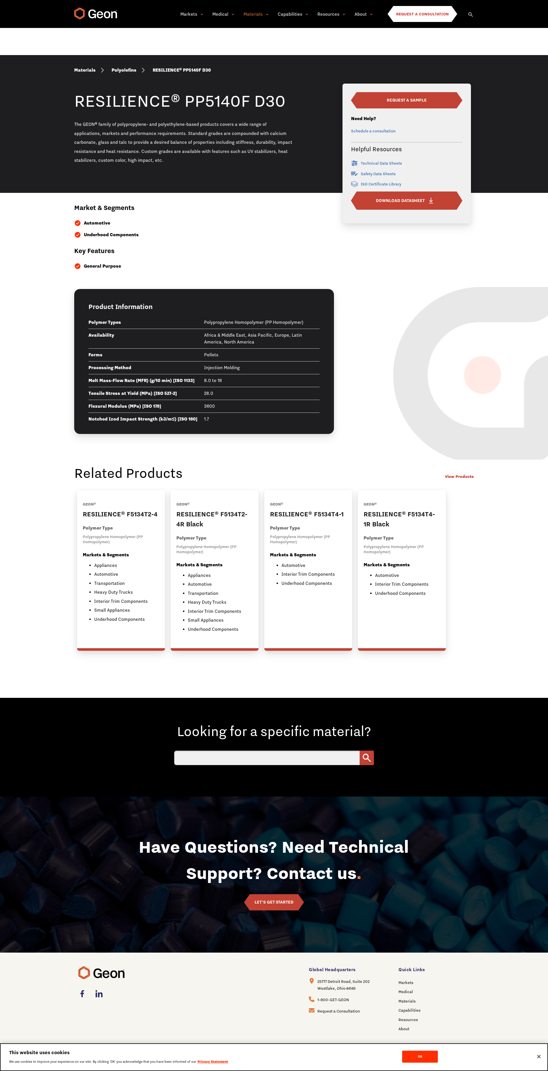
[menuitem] (84, 994)
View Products (459, 476)
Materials (85, 70)
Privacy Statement (213, 1061)
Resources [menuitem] (408, 1019)
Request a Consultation (338, 1011)
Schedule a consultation (373, 131)
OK (420, 1056)
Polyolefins (124, 70)
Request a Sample (407, 100)
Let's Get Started (274, 902)
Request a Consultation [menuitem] (422, 14)
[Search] (471, 14)
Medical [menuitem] (405, 991)
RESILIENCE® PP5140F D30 (182, 70)
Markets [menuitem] (405, 982)
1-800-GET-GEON (333, 999)
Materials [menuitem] (407, 1001)
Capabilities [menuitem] (409, 1010)
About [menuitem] (403, 1028)
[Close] (539, 1056)
